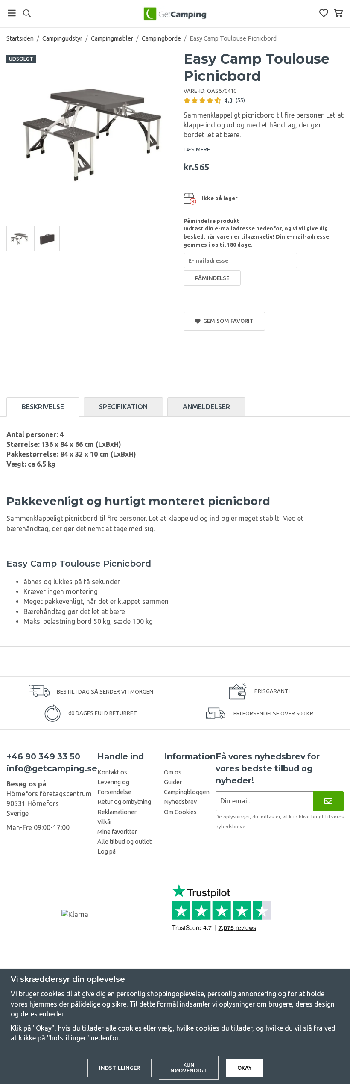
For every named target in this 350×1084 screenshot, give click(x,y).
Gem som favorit (227, 321)
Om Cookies (180, 812)
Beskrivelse (43, 407)
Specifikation (123, 407)
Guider (173, 782)
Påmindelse (212, 278)
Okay (244, 1068)
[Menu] (11, 13)
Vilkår (104, 821)
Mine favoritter (117, 831)
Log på (106, 851)
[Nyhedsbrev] (328, 801)
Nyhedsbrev (180, 801)
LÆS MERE (197, 149)
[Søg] (26, 13)
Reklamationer (117, 812)
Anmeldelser (206, 407)
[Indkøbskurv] (338, 13)
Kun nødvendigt (188, 1067)
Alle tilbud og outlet (124, 841)
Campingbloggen (187, 792)
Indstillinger (119, 1068)
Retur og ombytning (124, 801)
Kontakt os (112, 772)
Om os (172, 772)
